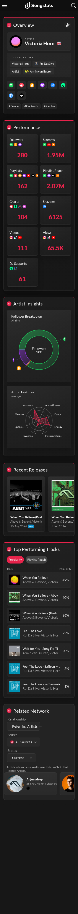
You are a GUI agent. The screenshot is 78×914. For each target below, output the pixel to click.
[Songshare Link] (67, 25)
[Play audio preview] (14, 580)
